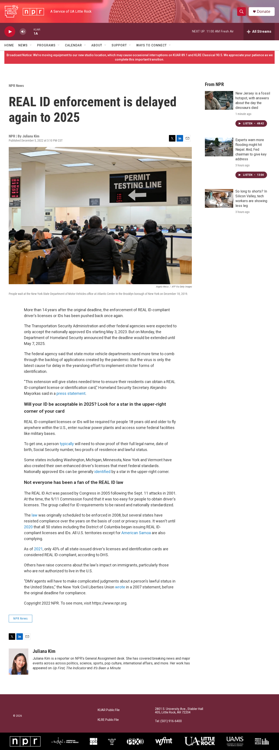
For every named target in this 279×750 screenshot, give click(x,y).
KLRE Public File (108, 719)
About (96, 45)
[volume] (23, 32)
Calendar (73, 45)
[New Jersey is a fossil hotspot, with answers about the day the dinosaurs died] (219, 100)
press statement (70, 393)
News (23, 45)
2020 (29, 527)
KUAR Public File (109, 710)
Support (119, 45)
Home (9, 45)
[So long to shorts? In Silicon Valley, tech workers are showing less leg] (219, 198)
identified (102, 471)
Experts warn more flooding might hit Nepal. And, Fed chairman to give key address (251, 149)
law (34, 515)
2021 (38, 549)
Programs (46, 45)
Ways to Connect (151, 45)
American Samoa (136, 532)
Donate (263, 11)
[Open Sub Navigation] (31, 45)
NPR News (16, 85)
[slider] (30, 31)
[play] (9, 31)
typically (67, 443)
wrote (120, 587)
